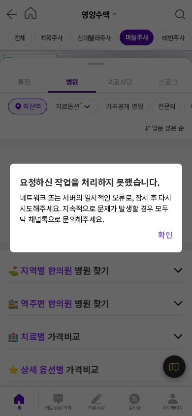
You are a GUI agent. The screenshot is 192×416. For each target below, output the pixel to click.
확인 (165, 235)
